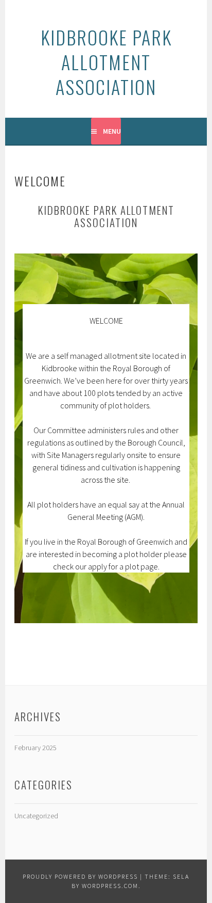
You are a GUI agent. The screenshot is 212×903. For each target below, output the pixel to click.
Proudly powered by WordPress (80, 876)
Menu (112, 131)
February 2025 (35, 747)
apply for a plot (113, 566)
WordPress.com (110, 886)
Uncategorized (36, 815)
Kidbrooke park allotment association (106, 61)
